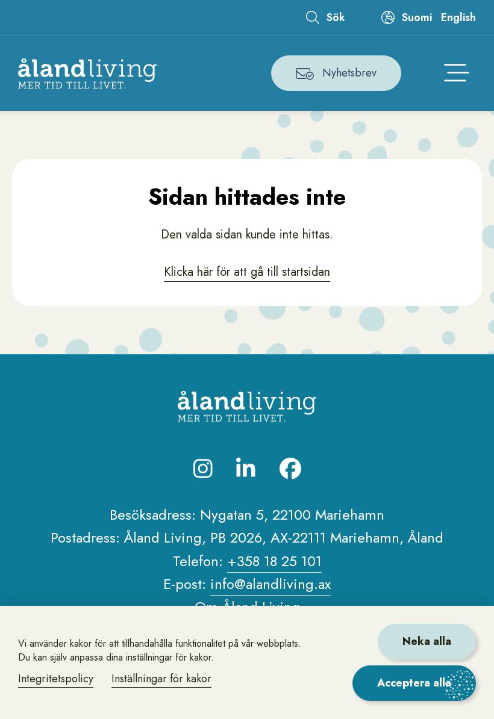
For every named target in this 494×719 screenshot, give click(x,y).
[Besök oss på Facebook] (290, 468)
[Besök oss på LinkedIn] (245, 468)
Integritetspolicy (55, 678)
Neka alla (426, 641)
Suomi (417, 17)
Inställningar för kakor (161, 678)
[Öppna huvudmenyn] (456, 73)
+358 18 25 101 (274, 560)
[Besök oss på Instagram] (203, 468)
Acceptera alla (414, 683)
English (458, 17)
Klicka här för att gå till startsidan (247, 272)
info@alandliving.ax (270, 583)
